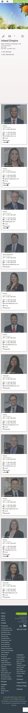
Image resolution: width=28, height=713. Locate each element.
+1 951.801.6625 (10, 462)
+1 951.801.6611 (10, 132)
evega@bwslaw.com (10, 550)
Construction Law (6, 628)
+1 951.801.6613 (10, 382)
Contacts (20, 679)
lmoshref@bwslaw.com (11, 303)
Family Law (4, 654)
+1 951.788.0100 (10, 129)
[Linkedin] (25, 626)
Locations (20, 655)
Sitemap (20, 689)
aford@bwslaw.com (10, 136)
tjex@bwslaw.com (9, 221)
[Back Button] (22, 36)
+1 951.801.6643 (10, 261)
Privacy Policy (22, 686)
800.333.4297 (22, 629)
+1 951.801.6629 (10, 546)
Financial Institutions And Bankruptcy (5, 658)
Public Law (4, 670)
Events (3, 688)
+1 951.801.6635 (10, 505)
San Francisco (21, 671)
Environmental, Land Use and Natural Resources (6, 646)
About (3, 616)
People (3, 623)
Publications (5, 690)
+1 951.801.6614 (10, 341)
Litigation (4, 668)
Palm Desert (20, 667)
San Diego (20, 669)
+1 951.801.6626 (10, 300)
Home (3, 613)
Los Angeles (20, 659)
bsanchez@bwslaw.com (11, 424)
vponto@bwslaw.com (10, 344)
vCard (6, 138)
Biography (7, 140)
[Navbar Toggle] (1, 2)
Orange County (21, 665)
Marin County (21, 661)
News (2, 686)
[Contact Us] (10, 36)
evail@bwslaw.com (10, 466)
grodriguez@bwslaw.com (11, 385)
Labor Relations (6, 662)
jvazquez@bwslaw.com (11, 508)
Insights (4, 684)
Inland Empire (21, 657)
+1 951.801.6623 (10, 175)
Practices (4, 626)
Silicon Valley (21, 673)
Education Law (5, 632)
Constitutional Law (6, 630)
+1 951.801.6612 (10, 218)
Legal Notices (22, 682)
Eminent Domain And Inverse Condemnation (6, 636)
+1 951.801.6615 (10, 421)
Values (3, 618)
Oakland (19, 663)
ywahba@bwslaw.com (10, 592)
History (3, 620)
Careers (19, 676)
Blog (2, 693)
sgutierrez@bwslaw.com (11, 179)
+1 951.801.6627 (10, 589)
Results (4, 681)
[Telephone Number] (3, 36)
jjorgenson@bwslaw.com (11, 264)
